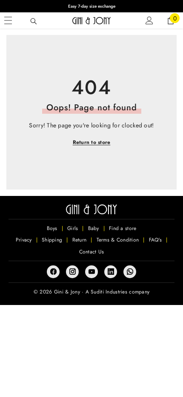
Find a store (122, 228)
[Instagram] (72, 271)
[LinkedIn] (110, 271)
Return (79, 240)
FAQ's (155, 240)
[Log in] (149, 20)
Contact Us (91, 252)
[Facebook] (53, 271)
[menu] (8, 20)
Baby (93, 228)
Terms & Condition (118, 240)
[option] (91, 6)
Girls (72, 228)
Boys (52, 228)
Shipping (52, 240)
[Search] (33, 21)
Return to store (92, 142)
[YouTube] (91, 271)
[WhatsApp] (129, 271)
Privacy (24, 240)
